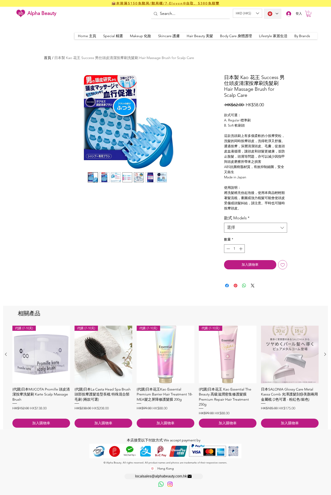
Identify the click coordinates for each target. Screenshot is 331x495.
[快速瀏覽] (290, 354)
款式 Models (236, 218)
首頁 (47, 58)
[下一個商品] (325, 354)
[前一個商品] (6, 354)
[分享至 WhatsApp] (244, 285)
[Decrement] (228, 249)
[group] (165, 376)
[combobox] (255, 227)
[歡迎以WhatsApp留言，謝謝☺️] (161, 484)
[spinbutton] (234, 249)
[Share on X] (252, 285)
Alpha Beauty (41, 13)
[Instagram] (170, 484)
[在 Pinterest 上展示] (235, 285)
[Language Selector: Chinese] (272, 14)
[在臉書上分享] (227, 285)
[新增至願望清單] (282, 264)
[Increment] (241, 249)
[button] (247, 13)
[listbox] (247, 13)
